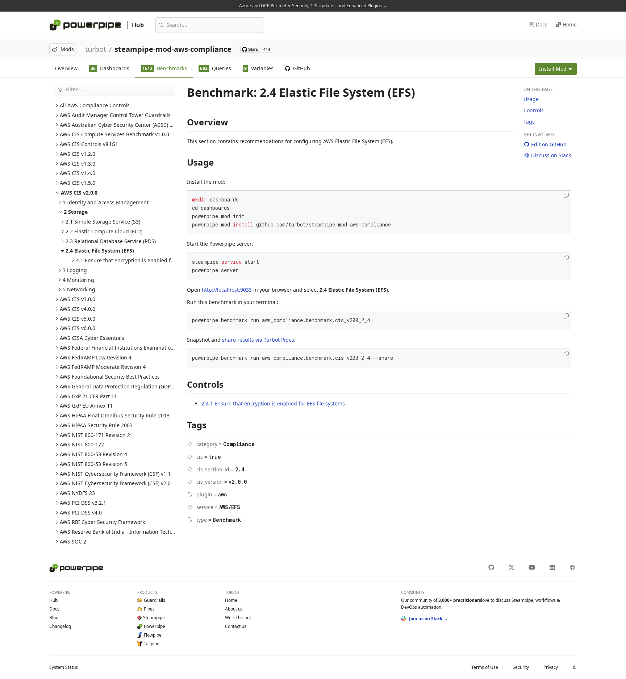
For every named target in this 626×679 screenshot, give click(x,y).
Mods (67, 49)
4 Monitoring (78, 279)
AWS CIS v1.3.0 (77, 163)
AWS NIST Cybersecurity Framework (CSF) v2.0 (115, 483)
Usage (531, 99)
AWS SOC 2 (73, 541)
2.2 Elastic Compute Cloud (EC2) (104, 231)
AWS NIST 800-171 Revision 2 (95, 435)
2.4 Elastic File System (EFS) (100, 250)
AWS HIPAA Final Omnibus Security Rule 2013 (115, 415)
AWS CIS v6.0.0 (77, 328)
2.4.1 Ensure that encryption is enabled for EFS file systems (143, 260)
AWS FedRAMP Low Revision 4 (96, 357)
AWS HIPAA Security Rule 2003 (96, 425)
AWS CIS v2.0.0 (79, 192)
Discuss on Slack (551, 155)
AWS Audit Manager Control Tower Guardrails (115, 115)
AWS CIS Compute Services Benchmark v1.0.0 (114, 134)
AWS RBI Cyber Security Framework (102, 521)
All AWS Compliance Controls (95, 105)
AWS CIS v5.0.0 (77, 318)
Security (521, 667)
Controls (533, 110)
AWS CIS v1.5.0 (77, 182)
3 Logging (75, 270)
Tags (529, 121)
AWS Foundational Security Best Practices (110, 376)
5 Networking (79, 289)
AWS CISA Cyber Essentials (92, 337)
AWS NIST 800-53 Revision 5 (93, 464)
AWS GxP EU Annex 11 (86, 405)
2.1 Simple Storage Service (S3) (103, 221)
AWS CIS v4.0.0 (77, 308)
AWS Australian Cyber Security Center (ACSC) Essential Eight (132, 124)
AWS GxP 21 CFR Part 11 (88, 396)
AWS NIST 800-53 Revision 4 (93, 454)
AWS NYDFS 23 (77, 493)
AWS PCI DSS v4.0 (81, 512)
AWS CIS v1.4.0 (77, 173)
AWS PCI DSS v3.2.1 (83, 502)
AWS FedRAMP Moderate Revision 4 (103, 366)
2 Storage (76, 211)
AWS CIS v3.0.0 (77, 299)
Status (63, 667)
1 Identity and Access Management (106, 202)
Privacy (550, 667)
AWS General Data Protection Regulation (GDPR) (117, 386)
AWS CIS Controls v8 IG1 (89, 144)
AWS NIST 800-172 (82, 444)
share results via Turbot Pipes (258, 339)
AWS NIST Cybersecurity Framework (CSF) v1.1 (115, 473)
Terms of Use (484, 667)
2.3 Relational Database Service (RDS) (111, 241)
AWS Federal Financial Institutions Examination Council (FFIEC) (135, 347)
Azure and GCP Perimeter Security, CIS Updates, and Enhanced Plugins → (313, 6)
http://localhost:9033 (227, 289)
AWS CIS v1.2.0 (77, 153)
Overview (66, 68)
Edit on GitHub (549, 144)
